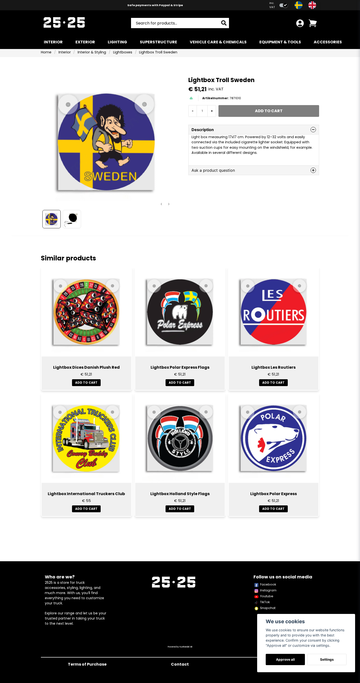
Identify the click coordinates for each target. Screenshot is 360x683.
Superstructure (158, 42)
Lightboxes (122, 52)
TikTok (265, 602)
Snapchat (268, 608)
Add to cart (86, 382)
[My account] (300, 23)
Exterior (85, 42)
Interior (53, 42)
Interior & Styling (92, 52)
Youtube (266, 596)
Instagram (268, 590)
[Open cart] (312, 23)
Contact (180, 664)
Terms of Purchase (87, 664)
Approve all (285, 659)
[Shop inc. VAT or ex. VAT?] (283, 5)
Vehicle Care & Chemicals (218, 42)
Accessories (328, 42)
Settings (327, 659)
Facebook (268, 584)
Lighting (117, 42)
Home (46, 52)
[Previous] (161, 204)
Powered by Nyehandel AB (180, 647)
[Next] (169, 204)
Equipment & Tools (280, 42)
